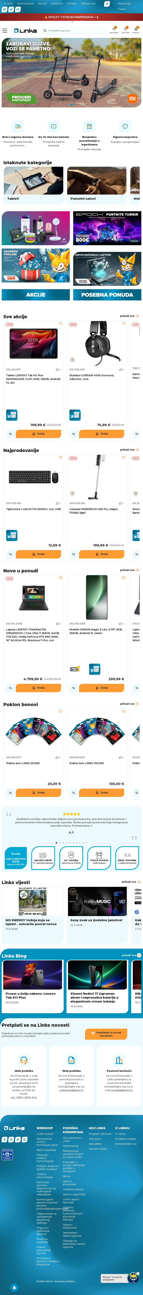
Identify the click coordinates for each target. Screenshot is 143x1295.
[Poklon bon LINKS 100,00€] (97, 754)
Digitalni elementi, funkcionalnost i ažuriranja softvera (73, 1213)
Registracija (124, 3)
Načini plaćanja (25, 3)
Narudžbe (95, 1143)
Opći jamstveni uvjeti (72, 1139)
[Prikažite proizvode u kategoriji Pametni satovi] (97, 185)
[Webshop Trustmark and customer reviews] (7, 1154)
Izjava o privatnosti (69, 1183)
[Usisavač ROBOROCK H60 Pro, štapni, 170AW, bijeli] (97, 508)
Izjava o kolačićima (70, 1226)
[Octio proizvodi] (36, 228)
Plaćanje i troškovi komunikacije (45, 1158)
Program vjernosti (100, 1133)
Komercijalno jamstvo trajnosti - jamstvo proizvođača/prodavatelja (48, 1204)
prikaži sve (127, 316)
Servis (66, 1176)
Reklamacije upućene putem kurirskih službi (73, 1154)
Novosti (42, 3)
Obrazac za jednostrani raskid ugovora (74, 1244)
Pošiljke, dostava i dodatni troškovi (48, 1168)
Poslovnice (57, 3)
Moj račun (95, 1138)
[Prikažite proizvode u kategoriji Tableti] (33, 185)
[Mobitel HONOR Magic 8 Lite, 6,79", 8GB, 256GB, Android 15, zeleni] (97, 634)
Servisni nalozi (98, 1148)
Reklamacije (70, 1145)
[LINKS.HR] (14, 1288)
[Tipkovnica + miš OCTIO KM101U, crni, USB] (33, 508)
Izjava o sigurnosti (74, 1194)
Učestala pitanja (73, 1189)
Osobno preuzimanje (45, 1176)
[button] (56, 842)
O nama (8, 3)
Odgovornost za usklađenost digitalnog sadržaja (47, 1218)
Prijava (121, 9)
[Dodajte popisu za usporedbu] (10, 434)
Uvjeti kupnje (45, 1133)
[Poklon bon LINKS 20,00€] (33, 754)
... (71, 829)
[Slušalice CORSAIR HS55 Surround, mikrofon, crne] (97, 380)
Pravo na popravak (42, 1241)
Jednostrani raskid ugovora (72, 1234)
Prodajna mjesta (125, 1138)
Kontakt (72, 3)
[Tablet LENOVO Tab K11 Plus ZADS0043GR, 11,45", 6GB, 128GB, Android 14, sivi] (33, 380)
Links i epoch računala (71, 1201)
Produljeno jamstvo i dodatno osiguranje (48, 1261)
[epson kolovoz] (71, 72)
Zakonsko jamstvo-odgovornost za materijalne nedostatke (46, 1188)
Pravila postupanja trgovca (44, 1250)
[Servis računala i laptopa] (107, 269)
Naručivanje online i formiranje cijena (47, 1142)
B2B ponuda (88, 3)
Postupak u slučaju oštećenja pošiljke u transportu (74, 1167)
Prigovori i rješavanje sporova (43, 1231)
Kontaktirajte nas (126, 1143)
